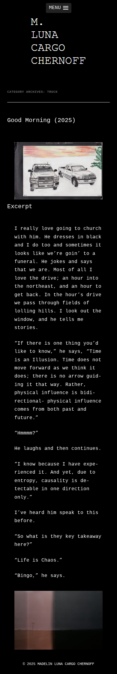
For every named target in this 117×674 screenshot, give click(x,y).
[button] (58, 8)
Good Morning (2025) (41, 120)
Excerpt (19, 206)
